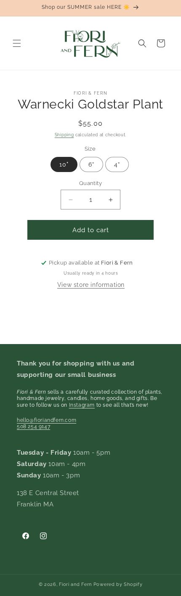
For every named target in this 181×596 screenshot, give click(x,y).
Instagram (82, 405)
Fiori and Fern (75, 584)
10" (64, 164)
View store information (91, 284)
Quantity (90, 183)
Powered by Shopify (118, 584)
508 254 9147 (33, 426)
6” (91, 164)
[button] (17, 43)
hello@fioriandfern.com (46, 420)
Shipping (64, 134)
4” (117, 164)
